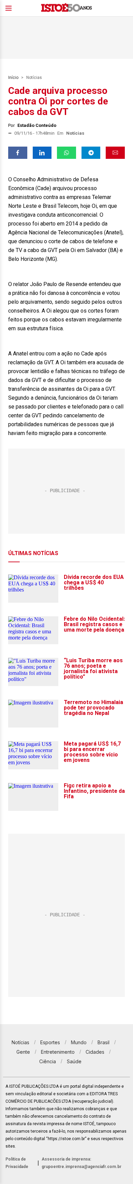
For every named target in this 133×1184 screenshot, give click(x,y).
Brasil (103, 1042)
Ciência (47, 1061)
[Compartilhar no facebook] (17, 153)
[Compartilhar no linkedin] (42, 153)
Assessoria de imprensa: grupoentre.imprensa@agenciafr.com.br (81, 1163)
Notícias (34, 77)
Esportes (50, 1042)
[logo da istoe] (66, 8)
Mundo (79, 1042)
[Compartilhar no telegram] (91, 153)
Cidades (95, 1052)
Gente (23, 1052)
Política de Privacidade (16, 1163)
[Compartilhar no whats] (66, 153)
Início (13, 77)
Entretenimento (58, 1052)
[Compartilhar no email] (115, 153)
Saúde (74, 1061)
